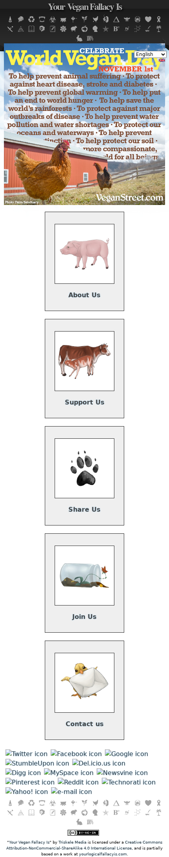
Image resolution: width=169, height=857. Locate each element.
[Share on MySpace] (69, 773)
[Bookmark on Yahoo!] (27, 792)
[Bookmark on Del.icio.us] (98, 763)
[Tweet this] (27, 754)
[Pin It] (30, 782)
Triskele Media (72, 842)
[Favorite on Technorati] (129, 782)
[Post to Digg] (23, 773)
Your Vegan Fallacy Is (84, 7)
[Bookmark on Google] (126, 754)
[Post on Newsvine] (122, 773)
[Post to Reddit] (78, 782)
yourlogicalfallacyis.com (103, 854)
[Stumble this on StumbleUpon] (37, 763)
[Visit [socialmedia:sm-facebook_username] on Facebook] (76, 754)
